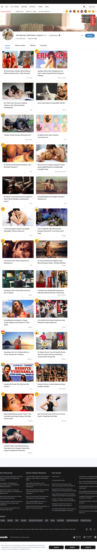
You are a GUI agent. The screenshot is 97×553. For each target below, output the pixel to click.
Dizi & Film (29, 78)
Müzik (64, 110)
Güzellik (63, 421)
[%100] (67, 11)
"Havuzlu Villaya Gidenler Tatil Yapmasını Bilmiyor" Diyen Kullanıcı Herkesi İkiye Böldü (37, 478)
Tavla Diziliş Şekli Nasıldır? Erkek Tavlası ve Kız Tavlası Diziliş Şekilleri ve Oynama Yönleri (64, 510)
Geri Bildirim (10, 529)
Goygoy (64, 235)
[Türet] (74, 11)
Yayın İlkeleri (64, 529)
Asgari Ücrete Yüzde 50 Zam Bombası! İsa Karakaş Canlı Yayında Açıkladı (37, 497)
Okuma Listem (20, 45)
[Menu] (2, 7)
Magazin (29, 359)
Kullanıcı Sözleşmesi (55, 529)
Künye (71, 529)
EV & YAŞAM (15, 6)
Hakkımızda (3, 529)
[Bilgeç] (78, 11)
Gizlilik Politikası (19, 529)
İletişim (41, 529)
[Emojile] (86, 11)
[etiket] (37, 51)
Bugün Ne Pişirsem (72, 520)
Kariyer (46, 529)
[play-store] (88, 537)
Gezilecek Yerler (86, 520)
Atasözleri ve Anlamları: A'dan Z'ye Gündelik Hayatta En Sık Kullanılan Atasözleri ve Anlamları (62, 505)
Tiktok (52, 520)
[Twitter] (94, 529)
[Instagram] (86, 529)
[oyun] (89, 11)
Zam (17, 520)
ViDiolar (33, 45)
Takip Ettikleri (20, 38)
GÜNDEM (24, 6)
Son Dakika (60, 520)
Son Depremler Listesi (58, 480)
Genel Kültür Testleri (60, 171)
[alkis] (93, 11)
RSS (74, 529)
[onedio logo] (4, 537)
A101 (46, 520)
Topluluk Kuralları (29, 529)
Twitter (3, 520)
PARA (47, 6)
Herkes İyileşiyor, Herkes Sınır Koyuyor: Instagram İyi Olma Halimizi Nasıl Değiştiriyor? (11, 503)
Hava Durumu (56, 476)
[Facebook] (90, 529)
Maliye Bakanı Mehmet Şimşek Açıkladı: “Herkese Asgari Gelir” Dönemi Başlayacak (37, 491)
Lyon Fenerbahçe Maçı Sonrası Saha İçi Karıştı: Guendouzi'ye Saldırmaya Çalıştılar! (11, 478)
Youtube (23, 520)
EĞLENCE (33, 6)
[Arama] (84, 6)
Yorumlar (43, 45)
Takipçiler (32, 38)
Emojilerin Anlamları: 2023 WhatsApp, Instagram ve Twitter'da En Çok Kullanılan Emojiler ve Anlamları (64, 500)
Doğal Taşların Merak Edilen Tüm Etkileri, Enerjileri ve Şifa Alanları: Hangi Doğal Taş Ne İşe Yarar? (64, 495)
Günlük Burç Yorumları (35, 520)
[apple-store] (78, 537)
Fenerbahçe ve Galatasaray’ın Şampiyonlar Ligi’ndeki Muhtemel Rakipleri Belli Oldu (9, 484)
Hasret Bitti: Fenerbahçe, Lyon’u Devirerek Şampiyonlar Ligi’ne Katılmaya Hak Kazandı (37, 484)
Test (31, 110)
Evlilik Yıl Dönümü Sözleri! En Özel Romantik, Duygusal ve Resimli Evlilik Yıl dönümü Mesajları (63, 485)
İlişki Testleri (28, 139)
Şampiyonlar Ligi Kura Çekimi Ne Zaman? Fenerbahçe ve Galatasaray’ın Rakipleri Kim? (11, 491)
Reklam (37, 529)
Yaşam (64, 265)
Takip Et (89, 35)
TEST (6, 6)
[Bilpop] (82, 11)
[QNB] (70, 11)
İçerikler (7, 45)
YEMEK (40, 6)
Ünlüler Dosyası (61, 78)
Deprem (10, 520)
